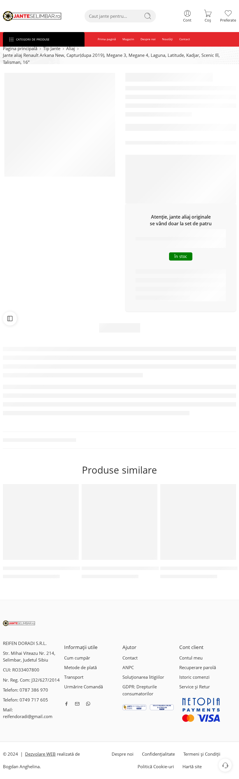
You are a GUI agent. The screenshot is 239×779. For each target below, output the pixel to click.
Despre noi (148, 39)
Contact (184, 39)
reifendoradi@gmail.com (27, 716)
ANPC (128, 667)
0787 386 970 (34, 690)
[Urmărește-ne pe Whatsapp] (88, 703)
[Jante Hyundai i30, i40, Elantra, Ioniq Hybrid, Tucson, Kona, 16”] (198, 522)
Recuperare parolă (197, 667)
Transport (73, 677)
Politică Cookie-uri (156, 766)
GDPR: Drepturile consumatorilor (139, 690)
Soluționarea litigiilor (143, 677)
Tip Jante (51, 48)
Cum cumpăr (77, 658)
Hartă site (192, 766)
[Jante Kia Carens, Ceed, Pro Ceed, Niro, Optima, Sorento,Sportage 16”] (119, 522)
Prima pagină (107, 39)
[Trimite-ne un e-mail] (77, 703)
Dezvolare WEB (40, 754)
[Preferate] (70, 492)
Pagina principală (20, 48)
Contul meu (191, 658)
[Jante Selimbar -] (32, 16)
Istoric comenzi (194, 677)
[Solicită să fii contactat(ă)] (225, 765)
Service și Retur (194, 687)
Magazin (128, 39)
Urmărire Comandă (83, 687)
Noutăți (167, 39)
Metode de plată (80, 667)
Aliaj (70, 48)
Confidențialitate (158, 754)
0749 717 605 (34, 700)
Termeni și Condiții (201, 754)
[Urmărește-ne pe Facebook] (66, 703)
